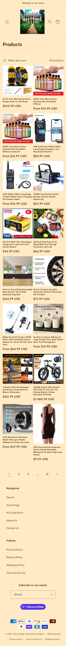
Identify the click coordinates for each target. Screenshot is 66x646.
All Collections (14, 512)
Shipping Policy (15, 565)
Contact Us (12, 528)
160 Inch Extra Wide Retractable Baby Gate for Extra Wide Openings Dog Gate (18, 292)
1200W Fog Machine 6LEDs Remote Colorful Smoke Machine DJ (46, 196)
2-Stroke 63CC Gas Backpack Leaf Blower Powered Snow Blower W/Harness (16, 389)
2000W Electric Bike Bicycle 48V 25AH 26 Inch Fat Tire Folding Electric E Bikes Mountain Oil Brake (46, 391)
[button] (7, 22)
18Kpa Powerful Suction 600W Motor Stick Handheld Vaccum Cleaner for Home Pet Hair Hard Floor (17, 341)
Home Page (13, 505)
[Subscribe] (51, 594)
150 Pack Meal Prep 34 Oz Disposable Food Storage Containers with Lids (45, 244)
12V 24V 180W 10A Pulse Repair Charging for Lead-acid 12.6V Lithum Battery (17, 244)
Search (10, 497)
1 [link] (9, 474)
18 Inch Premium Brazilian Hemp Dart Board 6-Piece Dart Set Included (47, 292)
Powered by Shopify (34, 634)
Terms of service (34, 639)
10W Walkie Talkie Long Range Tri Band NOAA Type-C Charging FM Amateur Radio (18, 196)
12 (47, 474)
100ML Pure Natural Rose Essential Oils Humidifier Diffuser (45, 101)
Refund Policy (14, 557)
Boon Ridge (19, 634)
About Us (11, 520)
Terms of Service (15, 572)
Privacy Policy (14, 549)
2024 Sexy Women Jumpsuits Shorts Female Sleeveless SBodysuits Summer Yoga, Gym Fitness (47, 451)
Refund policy (54, 634)
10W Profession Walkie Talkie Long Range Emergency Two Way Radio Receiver (47, 149)
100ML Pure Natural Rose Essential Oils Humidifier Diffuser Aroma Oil (14, 149)
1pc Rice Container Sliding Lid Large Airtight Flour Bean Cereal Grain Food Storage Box (48, 339)
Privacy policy (16, 639)
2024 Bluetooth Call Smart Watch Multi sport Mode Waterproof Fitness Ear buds (16, 439)
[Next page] (57, 474)
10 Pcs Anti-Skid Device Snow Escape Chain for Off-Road (16, 100)
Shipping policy (52, 639)
